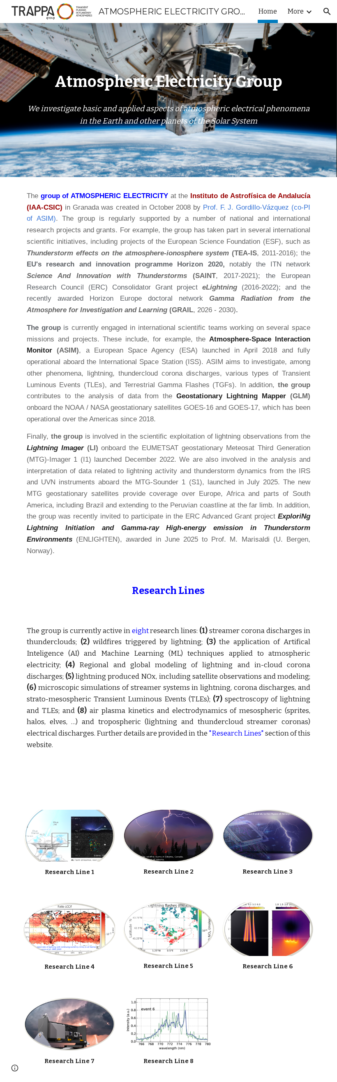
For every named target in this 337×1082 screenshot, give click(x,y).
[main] (168, 82)
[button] (327, 11)
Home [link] (268, 11)
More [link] (296, 11)
